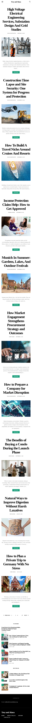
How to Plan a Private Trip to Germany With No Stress (16, 562)
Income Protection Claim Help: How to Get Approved (16, 205)
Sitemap (20, 715)
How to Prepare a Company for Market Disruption (16, 388)
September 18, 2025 (21, 396)
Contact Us (7, 717)
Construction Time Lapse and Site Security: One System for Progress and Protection (16, 88)
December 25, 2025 (21, 100)
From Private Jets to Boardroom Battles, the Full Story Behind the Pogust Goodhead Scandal (10, 629)
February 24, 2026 (21, 33)
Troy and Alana (16, 2)
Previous (7, 615)
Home (3, 715)
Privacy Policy (11, 715)
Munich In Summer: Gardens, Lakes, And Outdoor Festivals (16, 262)
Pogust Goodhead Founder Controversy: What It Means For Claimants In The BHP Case (19, 660)
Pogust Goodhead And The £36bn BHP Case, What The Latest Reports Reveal (19, 652)
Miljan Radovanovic (11, 33)
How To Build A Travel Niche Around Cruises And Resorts (16, 149)
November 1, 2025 (19, 336)
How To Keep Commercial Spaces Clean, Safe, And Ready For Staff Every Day (18, 636)
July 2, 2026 (11, 663)
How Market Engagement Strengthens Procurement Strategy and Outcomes (16, 323)
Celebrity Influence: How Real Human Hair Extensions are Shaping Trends (19, 674)
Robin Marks (12, 336)
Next (25, 615)
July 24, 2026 (11, 638)
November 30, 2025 (20, 212)
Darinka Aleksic (11, 212)
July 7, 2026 (11, 654)
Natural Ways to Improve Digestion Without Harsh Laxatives (16, 504)
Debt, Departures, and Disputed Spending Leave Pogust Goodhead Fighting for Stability (19, 644)
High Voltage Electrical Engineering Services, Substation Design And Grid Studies (15, 19)
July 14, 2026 (11, 646)
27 (22, 615)
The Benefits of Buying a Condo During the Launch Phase (16, 446)
